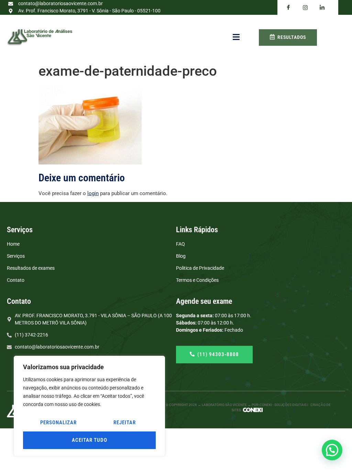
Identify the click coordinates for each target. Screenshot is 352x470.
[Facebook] (288, 7)
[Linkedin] (322, 7)
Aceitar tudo (89, 440)
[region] (89, 406)
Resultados (291, 37)
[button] (332, 450)
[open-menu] (236, 37)
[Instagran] (305, 7)
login (93, 193)
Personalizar (58, 422)
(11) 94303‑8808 (218, 354)
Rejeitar (124, 422)
